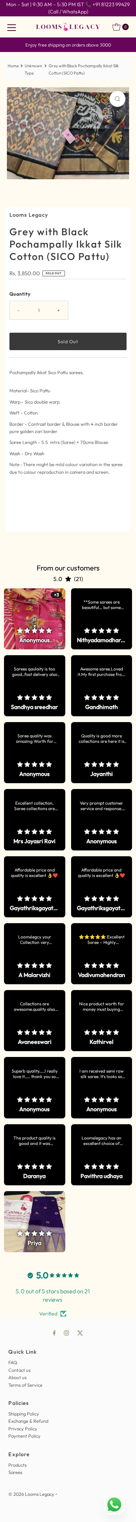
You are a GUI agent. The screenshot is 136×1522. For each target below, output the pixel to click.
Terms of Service (25, 1385)
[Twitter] (80, 1332)
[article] (34, 618)
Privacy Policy (22, 1428)
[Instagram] (66, 1332)
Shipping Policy (23, 1414)
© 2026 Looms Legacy (31, 1494)
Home (13, 65)
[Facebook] (54, 1332)
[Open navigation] (11, 27)
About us (17, 1377)
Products (17, 1465)
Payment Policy (24, 1436)
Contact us (19, 1370)
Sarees (15, 1472)
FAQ (12, 1362)
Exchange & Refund (28, 1421)
